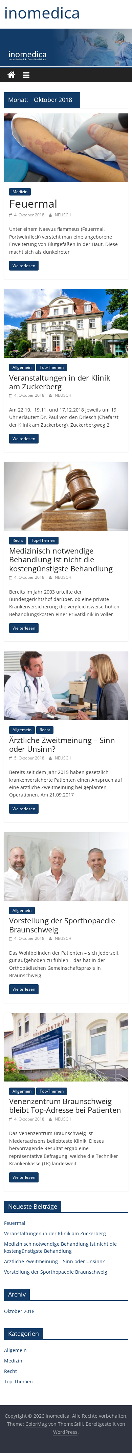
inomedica (42, 12)
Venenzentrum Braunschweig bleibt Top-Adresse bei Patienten (65, 1105)
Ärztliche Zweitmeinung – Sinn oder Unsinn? (62, 744)
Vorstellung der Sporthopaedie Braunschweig (62, 924)
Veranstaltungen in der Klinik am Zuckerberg (59, 382)
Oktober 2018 (19, 1311)
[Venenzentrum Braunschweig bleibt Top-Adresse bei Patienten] (66, 1017)
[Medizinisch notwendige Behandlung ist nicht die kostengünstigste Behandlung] (66, 466)
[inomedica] (11, 75)
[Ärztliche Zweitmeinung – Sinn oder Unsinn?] (66, 655)
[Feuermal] (66, 117)
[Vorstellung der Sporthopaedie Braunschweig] (66, 836)
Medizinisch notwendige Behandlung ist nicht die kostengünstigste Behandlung (61, 559)
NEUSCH (63, 215)
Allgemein (22, 367)
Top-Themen (52, 367)
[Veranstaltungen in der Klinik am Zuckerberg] (66, 293)
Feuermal (33, 203)
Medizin (20, 191)
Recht (18, 540)
